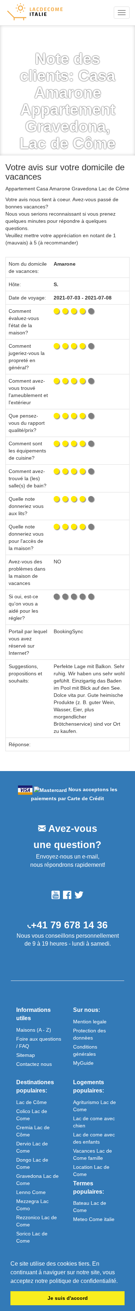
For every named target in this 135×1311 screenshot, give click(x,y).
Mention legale (90, 1021)
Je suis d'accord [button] (68, 1298)
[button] (120, 1281)
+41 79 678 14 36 (69, 925)
